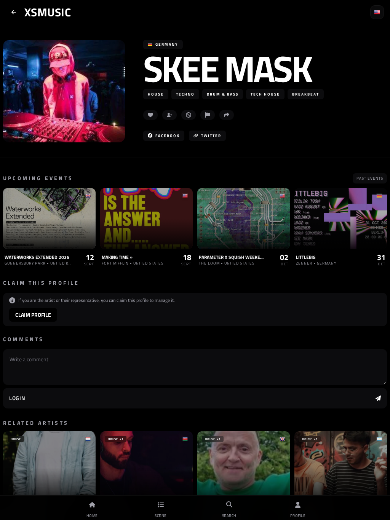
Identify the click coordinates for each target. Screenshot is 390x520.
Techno (185, 94)
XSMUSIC (47, 12)
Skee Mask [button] (227, 68)
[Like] (150, 115)
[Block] (188, 115)
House (156, 94)
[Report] (207, 115)
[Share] (226, 115)
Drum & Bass (222, 94)
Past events (369, 178)
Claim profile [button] (33, 315)
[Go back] (13, 12)
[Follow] (169, 115)
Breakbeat (305, 94)
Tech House (265, 94)
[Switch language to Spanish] (377, 12)
